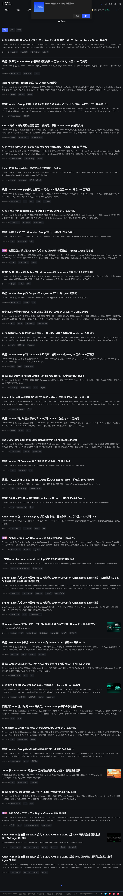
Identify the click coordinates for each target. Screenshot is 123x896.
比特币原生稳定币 (35, 614)
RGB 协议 (39, 593)
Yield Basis (27, 528)
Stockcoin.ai (15, 223)
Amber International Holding (20, 568)
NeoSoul (14, 52)
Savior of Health (16, 159)
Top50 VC (37, 550)
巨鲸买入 (26, 116)
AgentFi (44, 847)
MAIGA (13, 633)
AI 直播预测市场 (37, 137)
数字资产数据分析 (35, 180)
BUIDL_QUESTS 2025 (31, 847)
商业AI (30, 95)
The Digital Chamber (31, 825)
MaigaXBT (54, 633)
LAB (25, 201)
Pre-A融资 (24, 52)
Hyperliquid (27, 73)
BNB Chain (43, 633)
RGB (24, 614)
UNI (30, 470)
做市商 (37, 528)
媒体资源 (31, 894)
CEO (19, 825)
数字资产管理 (37, 568)
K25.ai (13, 137)
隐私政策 (59, 894)
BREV (20, 324)
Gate (38, 201)
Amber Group (15, 73)
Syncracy (14, 388)
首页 (7, 10)
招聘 (75, 894)
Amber (21, 284)
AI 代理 (64, 633)
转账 (31, 241)
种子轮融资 (26, 223)
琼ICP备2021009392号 (89, 894)
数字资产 (54, 847)
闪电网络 (49, 593)
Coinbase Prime (35, 489)
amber (13, 95)
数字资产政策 (37, 452)
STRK (13, 430)
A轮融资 (21, 95)
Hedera (26, 452)
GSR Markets (42, 324)
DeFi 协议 (34, 782)
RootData (27, 550)
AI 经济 (45, 52)
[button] (120, 4)
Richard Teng (46, 825)
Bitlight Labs (15, 593)
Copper (26, 302)
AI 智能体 (22, 697)
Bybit (43, 388)
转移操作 (32, 654)
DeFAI (21, 633)
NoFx (13, 345)
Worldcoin (14, 654)
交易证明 (73, 633)
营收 (29, 409)
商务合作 (49, 894)
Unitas (13, 262)
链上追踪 (47, 201)
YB (44, 528)
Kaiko (13, 180)
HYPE (37, 73)
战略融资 (32, 697)
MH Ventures (35, 52)
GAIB (12, 740)
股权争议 (21, 345)
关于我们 (22, 894)
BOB (12, 718)
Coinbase (22, 470)
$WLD (24, 654)
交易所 (13, 284)
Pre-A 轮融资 (59, 593)
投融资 (40, 159)
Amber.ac (31, 345)
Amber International (17, 409)
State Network (15, 452)
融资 (19, 718)
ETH (12, 241)
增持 (19, 366)
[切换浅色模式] (115, 3)
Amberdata (22, 180)
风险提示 (68, 894)
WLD (25, 676)
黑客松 (63, 847)
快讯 (18, 10)
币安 (31, 201)
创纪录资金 (72, 847)
